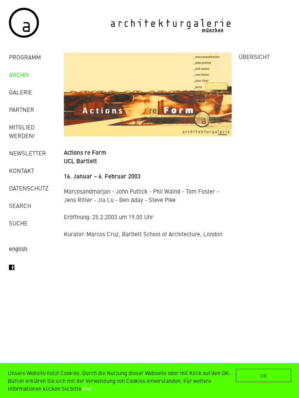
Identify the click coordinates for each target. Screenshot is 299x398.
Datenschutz (28, 188)
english (18, 248)
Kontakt (21, 170)
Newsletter (27, 153)
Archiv (19, 74)
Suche (18, 223)
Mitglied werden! (22, 131)
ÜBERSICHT (254, 56)
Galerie (20, 92)
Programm (25, 57)
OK (263, 375)
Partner (21, 109)
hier (87, 388)
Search (20, 205)
